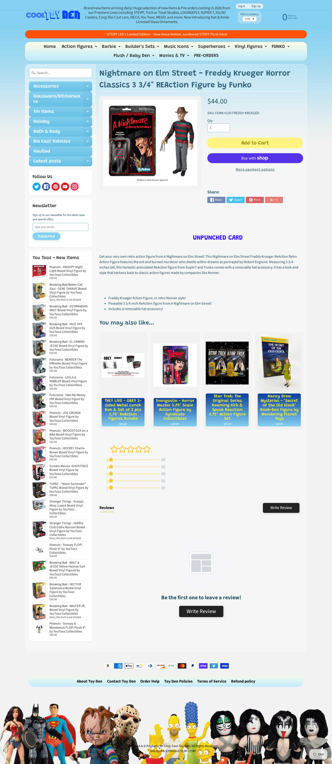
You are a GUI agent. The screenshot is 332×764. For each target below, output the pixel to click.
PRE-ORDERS (206, 55)
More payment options (255, 169)
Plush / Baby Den (135, 56)
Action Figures (80, 47)
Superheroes (214, 47)
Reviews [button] (106, 508)
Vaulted (41, 151)
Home (50, 46)
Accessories (62, 87)
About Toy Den (89, 681)
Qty (210, 120)
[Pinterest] (55, 187)
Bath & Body (62, 133)
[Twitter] (37, 187)
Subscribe (46, 236)
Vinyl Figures (251, 47)
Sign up (256, 6)
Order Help (149, 681)
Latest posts (62, 162)
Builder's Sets (142, 47)
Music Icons (179, 47)
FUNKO (281, 47)
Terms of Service (211, 681)
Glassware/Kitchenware (62, 99)
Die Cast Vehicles (62, 142)
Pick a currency (250, 14)
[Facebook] (46, 187)
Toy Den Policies (178, 681)
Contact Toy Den (121, 681)
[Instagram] (74, 187)
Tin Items (62, 113)
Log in (241, 6)
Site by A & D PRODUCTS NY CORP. (173, 751)
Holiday (62, 123)
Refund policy (243, 681)
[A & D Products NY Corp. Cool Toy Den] (53, 15)
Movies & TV (174, 56)
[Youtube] (65, 187)
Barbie (112, 47)
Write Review (281, 508)
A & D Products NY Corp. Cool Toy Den (164, 746)
